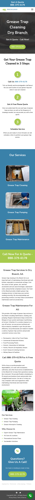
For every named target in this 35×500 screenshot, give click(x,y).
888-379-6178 (17, 4)
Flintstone (13, 484)
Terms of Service (21, 497)
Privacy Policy (12, 497)
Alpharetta (5, 484)
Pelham (28, 484)
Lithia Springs (21, 484)
